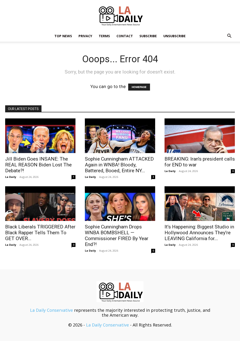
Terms (104, 36)
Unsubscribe (174, 36)
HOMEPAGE (139, 87)
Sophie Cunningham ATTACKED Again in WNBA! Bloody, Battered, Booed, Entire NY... (119, 164)
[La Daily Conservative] (120, 15)
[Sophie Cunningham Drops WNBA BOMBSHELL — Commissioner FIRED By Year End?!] (120, 203)
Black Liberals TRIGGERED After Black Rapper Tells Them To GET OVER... (40, 232)
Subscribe (148, 36)
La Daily (10, 177)
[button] (229, 36)
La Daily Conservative (51, 310)
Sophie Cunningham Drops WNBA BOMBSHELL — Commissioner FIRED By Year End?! (116, 235)
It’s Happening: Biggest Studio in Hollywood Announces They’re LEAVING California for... (199, 232)
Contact (124, 36)
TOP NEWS (63, 36)
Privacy (85, 36)
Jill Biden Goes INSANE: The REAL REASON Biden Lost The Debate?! (38, 164)
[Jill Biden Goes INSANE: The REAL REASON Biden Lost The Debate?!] (40, 135)
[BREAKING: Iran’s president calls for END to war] (200, 135)
